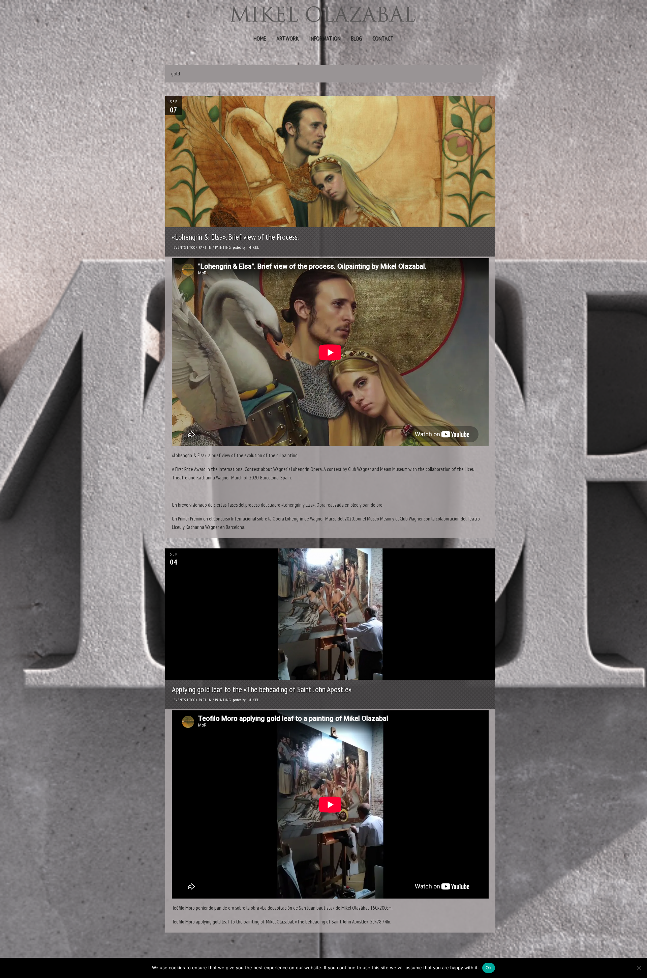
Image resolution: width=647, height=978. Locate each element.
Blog (356, 38)
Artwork (287, 38)
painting (223, 247)
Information (324, 38)
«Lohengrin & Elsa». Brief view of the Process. (235, 237)
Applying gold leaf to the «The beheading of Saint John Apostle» (261, 689)
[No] (638, 968)
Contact (383, 38)
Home (259, 38)
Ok (489, 967)
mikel (253, 247)
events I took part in (193, 247)
